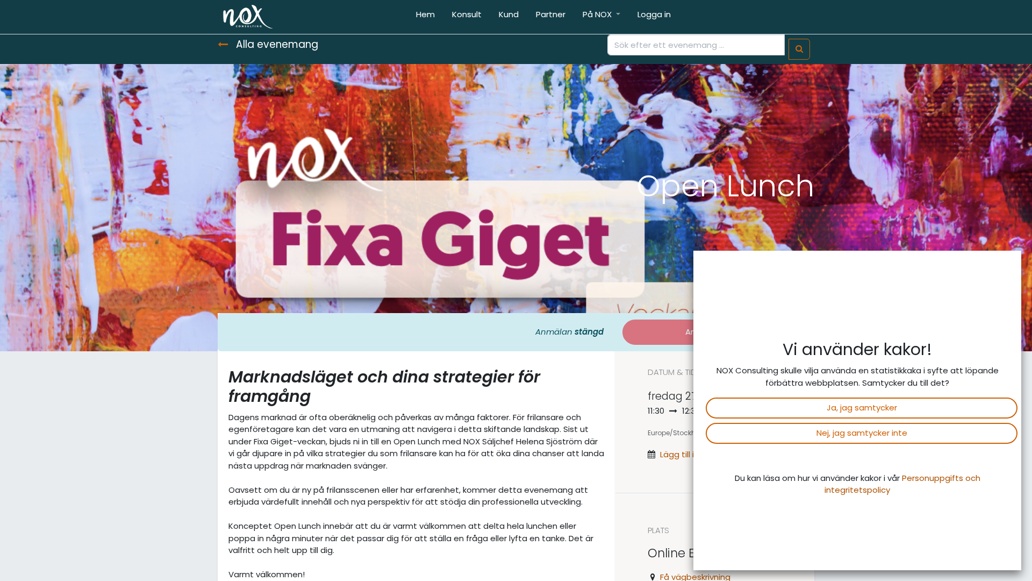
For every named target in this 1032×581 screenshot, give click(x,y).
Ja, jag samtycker (862, 407)
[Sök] (799, 49)
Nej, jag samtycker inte (861, 432)
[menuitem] (425, 17)
